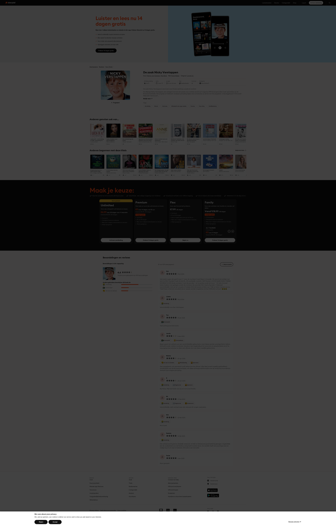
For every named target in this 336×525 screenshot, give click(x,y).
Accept (55, 522)
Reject (41, 522)
